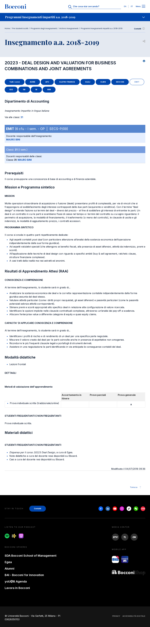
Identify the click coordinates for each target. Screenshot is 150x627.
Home (7, 28)
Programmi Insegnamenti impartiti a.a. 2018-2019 (101, 28)
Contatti (137, 29)
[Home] (15, 6)
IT (132, 6)
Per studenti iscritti (20, 28)
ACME (32, 82)
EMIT (136, 82)
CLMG (103, 82)
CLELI (87, 82)
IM (24, 89)
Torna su (133, 487)
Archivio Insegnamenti (68, 28)
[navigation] (75, 17)
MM (49, 89)
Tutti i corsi (14, 82)
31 (22, 117)
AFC (47, 82)
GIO (11, 89)
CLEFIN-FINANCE (67, 82)
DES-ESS (120, 82)
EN (125, 6)
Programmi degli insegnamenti (44, 28)
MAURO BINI (13, 139)
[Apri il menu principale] (143, 6)
